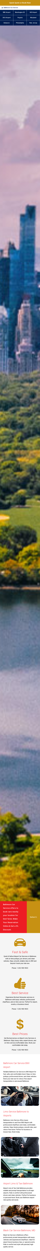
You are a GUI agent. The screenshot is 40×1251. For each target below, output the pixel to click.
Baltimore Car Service (11, 7)
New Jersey (33, 23)
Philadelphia (20, 23)
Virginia (20, 17)
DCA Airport (6, 17)
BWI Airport (6, 12)
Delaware (7, 23)
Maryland (33, 17)
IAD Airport (33, 12)
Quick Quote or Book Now (20, 3)
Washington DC (20, 12)
